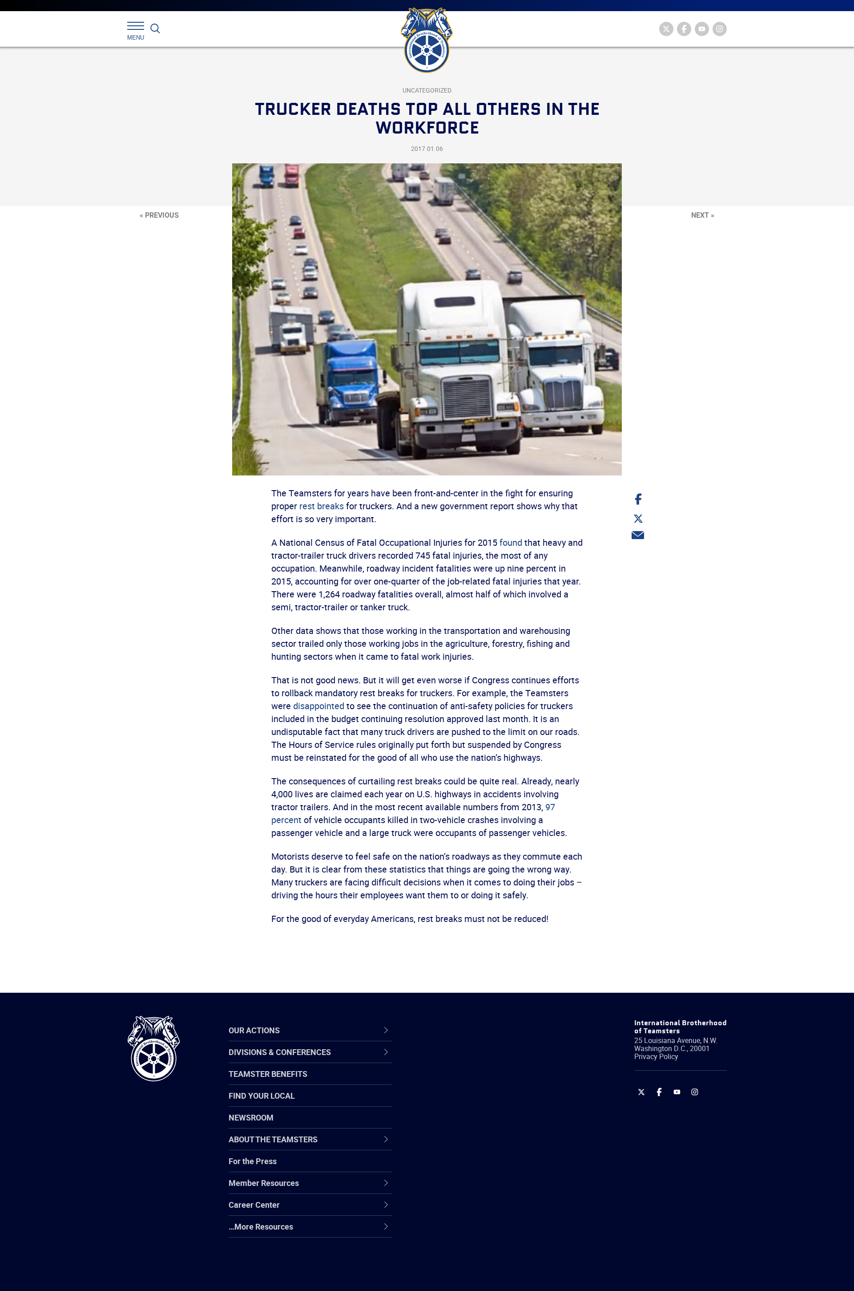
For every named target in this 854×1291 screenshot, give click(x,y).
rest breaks (321, 506)
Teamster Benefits (268, 1073)
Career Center (453, 1030)
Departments (446, 1125)
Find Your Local (262, 1095)
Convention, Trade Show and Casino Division (487, 1167)
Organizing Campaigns (463, 1061)
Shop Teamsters (452, 1104)
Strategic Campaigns (460, 1083)
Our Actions (448, 1030)
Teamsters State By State (468, 1061)
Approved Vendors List (463, 1147)
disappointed (318, 706)
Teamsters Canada (457, 1125)
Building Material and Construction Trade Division (483, 1125)
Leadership (443, 1083)
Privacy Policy (656, 1056)
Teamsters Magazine (461, 1083)
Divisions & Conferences (474, 1030)
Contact (437, 1061)
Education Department (463, 1083)
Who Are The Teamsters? (468, 1061)
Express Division (451, 1189)
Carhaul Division (451, 1147)
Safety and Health (455, 1104)
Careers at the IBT (455, 1083)
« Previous (159, 215)
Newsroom (251, 1117)
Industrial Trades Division (467, 1275)
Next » (702, 215)
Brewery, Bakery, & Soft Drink (474, 1104)
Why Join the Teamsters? (468, 1061)
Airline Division (449, 1061)
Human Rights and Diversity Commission (472, 1253)
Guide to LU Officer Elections (473, 1168)
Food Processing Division (467, 1211)
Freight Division (450, 1232)
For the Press (253, 1161)
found (511, 542)
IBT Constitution (451, 1147)
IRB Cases (441, 1168)
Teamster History (454, 1104)
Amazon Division (452, 1083)
